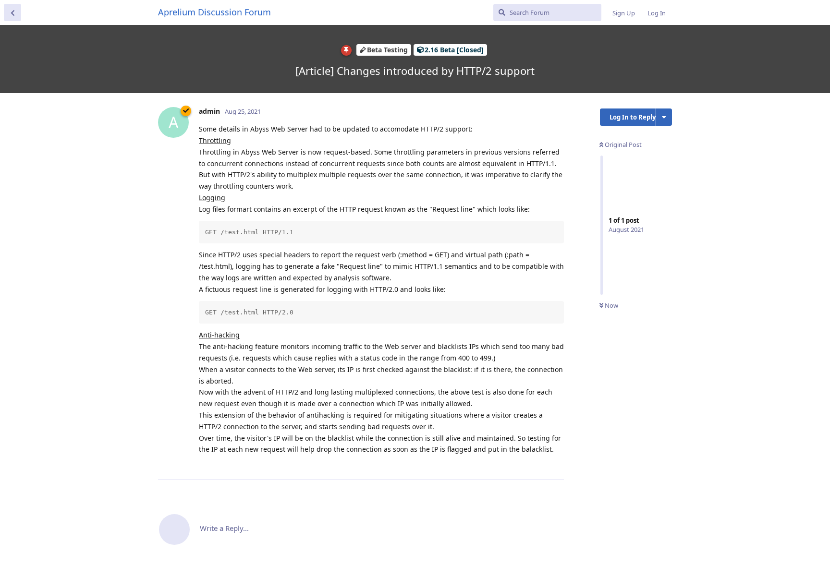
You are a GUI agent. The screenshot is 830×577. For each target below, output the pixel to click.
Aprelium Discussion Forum (214, 12)
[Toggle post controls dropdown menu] (555, 461)
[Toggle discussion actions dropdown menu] (664, 117)
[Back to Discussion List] (12, 12)
